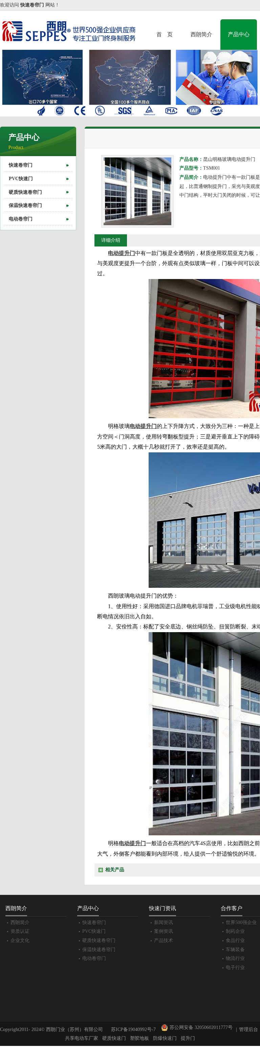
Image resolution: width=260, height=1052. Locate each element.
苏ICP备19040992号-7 (133, 1029)
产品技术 (163, 940)
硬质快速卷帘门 (25, 192)
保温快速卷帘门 (25, 205)
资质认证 (19, 931)
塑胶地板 (139, 1038)
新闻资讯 (163, 922)
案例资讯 (163, 931)
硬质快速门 (114, 1038)
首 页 (164, 34)
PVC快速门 (21, 178)
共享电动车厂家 (81, 1038)
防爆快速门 (165, 1038)
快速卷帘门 (20, 165)
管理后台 (248, 1029)
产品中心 (239, 34)
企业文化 (19, 940)
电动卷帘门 (20, 218)
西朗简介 (201, 34)
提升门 (188, 1038)
